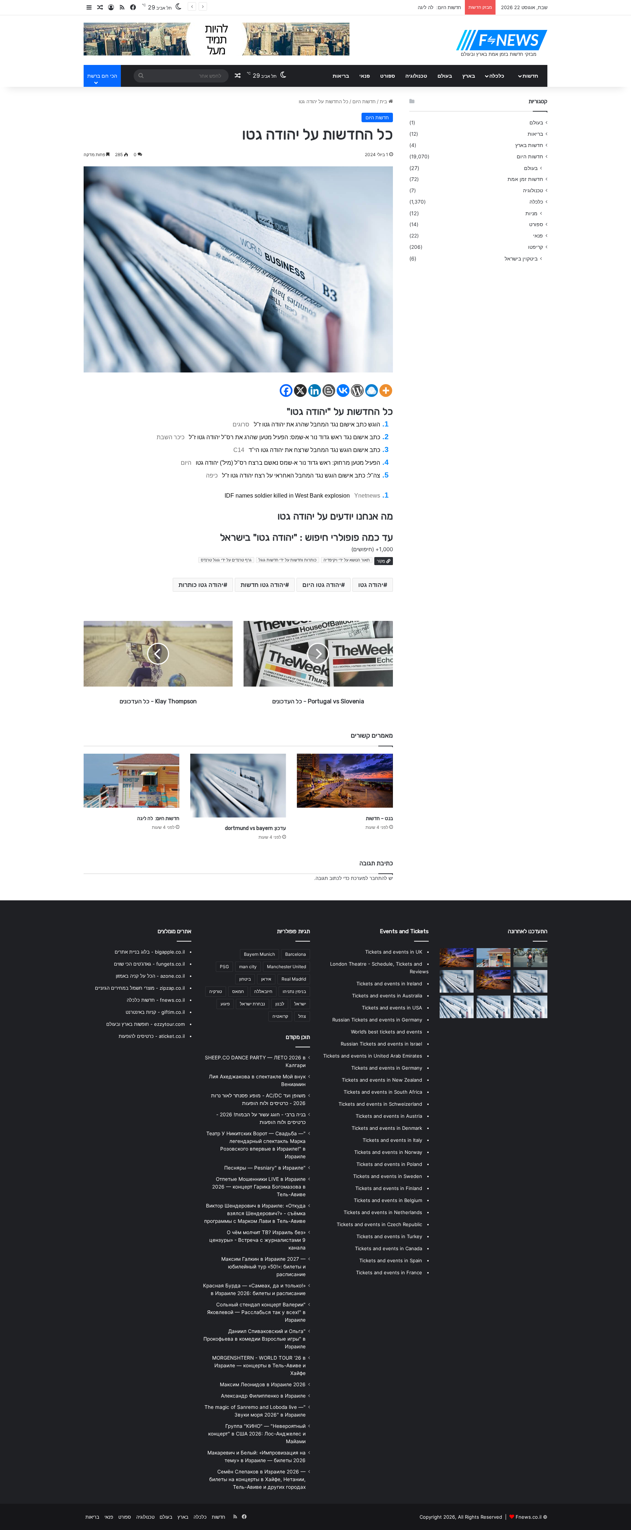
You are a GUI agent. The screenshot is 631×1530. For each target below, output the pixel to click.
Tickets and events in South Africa (383, 1092)
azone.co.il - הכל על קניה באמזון (150, 976)
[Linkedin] (314, 390)
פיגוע (225, 1004)
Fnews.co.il (529, 1517)
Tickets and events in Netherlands (383, 1212)
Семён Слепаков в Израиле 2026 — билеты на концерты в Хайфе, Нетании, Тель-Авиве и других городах (257, 1479)
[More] (385, 390)
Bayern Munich (259, 954)
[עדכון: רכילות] (457, 957)
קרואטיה (280, 1016)
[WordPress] (357, 390)
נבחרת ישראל (252, 1004)
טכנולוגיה (416, 76)
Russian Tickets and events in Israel (381, 1044)
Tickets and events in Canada (388, 1248)
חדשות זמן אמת (525, 179)
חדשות (530, 76)
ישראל (300, 1004)
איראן (266, 979)
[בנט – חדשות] (345, 780)
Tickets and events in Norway (388, 1152)
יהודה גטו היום (321, 584)
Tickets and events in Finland (388, 1188)
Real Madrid (294, 979)
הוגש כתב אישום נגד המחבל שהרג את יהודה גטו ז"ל (317, 424)
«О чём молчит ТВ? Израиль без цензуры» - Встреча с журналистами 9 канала (257, 1240)
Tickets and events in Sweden (387, 1176)
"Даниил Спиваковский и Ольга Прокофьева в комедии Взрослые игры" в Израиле (254, 1338)
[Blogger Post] (328, 390)
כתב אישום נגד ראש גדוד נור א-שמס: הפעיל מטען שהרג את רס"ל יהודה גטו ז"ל (284, 437)
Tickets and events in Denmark (387, 1128)
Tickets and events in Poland (389, 1164)
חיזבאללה (263, 991)
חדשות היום (364, 101)
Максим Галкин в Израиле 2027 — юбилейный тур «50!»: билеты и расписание (263, 1266)
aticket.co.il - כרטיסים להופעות (152, 1036)
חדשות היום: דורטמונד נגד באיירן (427, 7)
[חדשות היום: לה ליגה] (131, 781)
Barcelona (295, 954)
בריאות (341, 76)
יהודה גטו (370, 584)
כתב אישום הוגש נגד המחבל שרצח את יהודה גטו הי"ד (314, 450)
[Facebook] (286, 390)
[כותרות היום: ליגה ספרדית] (530, 1007)
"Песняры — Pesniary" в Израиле (265, 1168)
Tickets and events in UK (393, 952)
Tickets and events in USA (392, 1008)
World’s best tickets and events (386, 1032)
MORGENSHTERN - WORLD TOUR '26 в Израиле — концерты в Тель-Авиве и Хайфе (259, 1365)
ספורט (387, 76)
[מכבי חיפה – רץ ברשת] (530, 957)
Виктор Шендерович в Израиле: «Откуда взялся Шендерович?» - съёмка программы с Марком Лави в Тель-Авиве (255, 1213)
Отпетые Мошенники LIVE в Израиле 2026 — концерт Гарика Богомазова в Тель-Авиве (259, 1186)
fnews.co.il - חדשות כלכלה (156, 1000)
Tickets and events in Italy (392, 1140)
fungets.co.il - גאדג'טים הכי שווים (149, 964)
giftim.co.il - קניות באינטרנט (155, 1012)
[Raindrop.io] (371, 390)
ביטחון (245, 979)
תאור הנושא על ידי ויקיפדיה (347, 560)
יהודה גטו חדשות (263, 584)
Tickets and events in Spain (390, 1260)
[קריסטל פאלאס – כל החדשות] (493, 1007)
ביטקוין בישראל (521, 258)
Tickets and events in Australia (387, 995)
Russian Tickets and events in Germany (377, 1020)
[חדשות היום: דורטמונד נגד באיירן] (530, 981)
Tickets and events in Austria (389, 1116)
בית (384, 101)
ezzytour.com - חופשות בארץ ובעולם (145, 1024)
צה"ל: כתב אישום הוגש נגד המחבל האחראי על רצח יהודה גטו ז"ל (301, 475)
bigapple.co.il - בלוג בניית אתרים (150, 952)
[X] (300, 390)
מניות (531, 213)
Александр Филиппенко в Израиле (263, 1396)
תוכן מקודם (298, 1037)
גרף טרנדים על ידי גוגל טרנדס (226, 560)
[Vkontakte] (343, 390)
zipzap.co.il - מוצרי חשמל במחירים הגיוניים (140, 988)
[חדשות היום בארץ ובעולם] (501, 40)
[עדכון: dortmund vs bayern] (238, 786)
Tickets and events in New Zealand (382, 1080)
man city (248, 966)
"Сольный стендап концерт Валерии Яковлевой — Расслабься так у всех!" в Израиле (256, 1312)
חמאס (238, 991)
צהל (302, 1016)
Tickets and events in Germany (386, 1068)
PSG (224, 966)
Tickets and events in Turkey (389, 1236)
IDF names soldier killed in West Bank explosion (287, 495)
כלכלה (496, 76)
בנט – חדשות (379, 818)
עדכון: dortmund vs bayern (255, 828)
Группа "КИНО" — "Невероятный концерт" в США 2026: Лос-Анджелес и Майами (257, 1433)
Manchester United (286, 966)
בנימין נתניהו (294, 991)
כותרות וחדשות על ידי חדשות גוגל (288, 560)
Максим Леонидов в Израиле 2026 (263, 1384)
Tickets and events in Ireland (389, 983)
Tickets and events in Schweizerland (380, 1104)
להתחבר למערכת (369, 878)
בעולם (444, 76)
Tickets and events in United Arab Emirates (372, 1056)
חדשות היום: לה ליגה (158, 818)
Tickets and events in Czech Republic (379, 1224)
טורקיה (215, 991)
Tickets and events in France (389, 1272)
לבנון (279, 1004)
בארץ (468, 76)
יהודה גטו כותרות (201, 584)
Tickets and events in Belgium (388, 1200)
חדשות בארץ (529, 145)
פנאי (364, 76)
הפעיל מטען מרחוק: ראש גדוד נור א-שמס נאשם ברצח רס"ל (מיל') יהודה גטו (288, 463)
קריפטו (535, 247)
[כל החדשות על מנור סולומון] (457, 1007)
